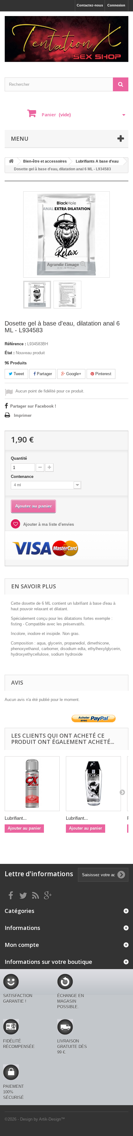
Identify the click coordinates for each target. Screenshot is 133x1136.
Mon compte (22, 944)
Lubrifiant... (16, 818)
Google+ (73, 373)
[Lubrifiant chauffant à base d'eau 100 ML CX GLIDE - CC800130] (32, 783)
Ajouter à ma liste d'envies (48, 524)
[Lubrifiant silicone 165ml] (93, 783)
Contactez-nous (90, 5)
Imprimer (23, 415)
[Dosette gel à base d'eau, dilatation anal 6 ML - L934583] (37, 294)
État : (10, 352)
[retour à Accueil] (11, 161)
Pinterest (102, 373)
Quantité (19, 458)
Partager (44, 373)
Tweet (18, 373)
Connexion (116, 5)
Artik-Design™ (52, 1119)
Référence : (15, 344)
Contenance (23, 476)
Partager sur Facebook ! (33, 406)
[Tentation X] (66, 39)
